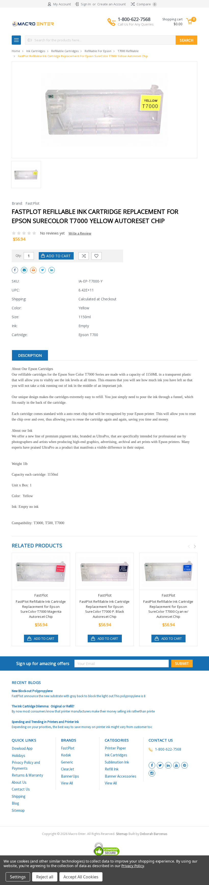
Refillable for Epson (98, 51)
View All (67, 783)
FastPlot (67, 748)
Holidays (18, 755)
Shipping (18, 796)
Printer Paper (115, 748)
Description (30, 355)
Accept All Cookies (80, 877)
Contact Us (21, 789)
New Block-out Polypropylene (32, 691)
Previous (189, 546)
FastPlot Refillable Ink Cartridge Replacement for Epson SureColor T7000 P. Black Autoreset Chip (104, 609)
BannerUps (70, 776)
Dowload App (22, 748)
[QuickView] (37, 571)
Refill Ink (112, 769)
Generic (67, 762)
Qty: (19, 255)
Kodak (66, 755)
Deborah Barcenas (153, 834)
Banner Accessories (120, 776)
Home (16, 51)
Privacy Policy (132, 865)
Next (195, 546)
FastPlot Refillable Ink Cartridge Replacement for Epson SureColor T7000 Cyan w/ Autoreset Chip (168, 609)
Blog (15, 803)
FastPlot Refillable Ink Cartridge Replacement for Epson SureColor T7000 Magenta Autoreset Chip (41, 609)
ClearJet (67, 769)
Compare (145, 4)
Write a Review (80, 233)
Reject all (44, 877)
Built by (147, 834)
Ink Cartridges (35, 51)
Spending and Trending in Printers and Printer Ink (45, 722)
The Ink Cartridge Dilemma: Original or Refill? (43, 706)
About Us (19, 782)
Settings (18, 877)
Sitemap (18, 810)
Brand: (17, 203)
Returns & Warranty (27, 775)
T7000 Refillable (128, 51)
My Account (62, 4)
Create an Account (111, 4)
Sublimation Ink (117, 762)
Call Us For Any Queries (136, 24)
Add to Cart (44, 638)
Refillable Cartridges (65, 51)
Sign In (86, 4)
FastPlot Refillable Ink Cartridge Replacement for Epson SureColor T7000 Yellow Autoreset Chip (83, 56)
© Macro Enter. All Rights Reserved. (112, 834)
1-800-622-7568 (136, 21)
